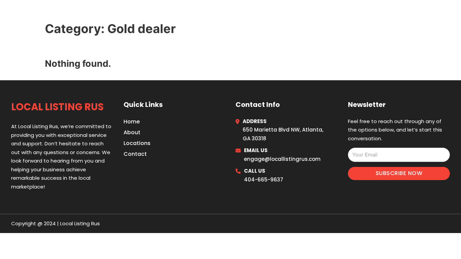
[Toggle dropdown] (447, 14)
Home (366, 14)
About (132, 132)
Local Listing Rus (62, 14)
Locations (399, 14)
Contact (135, 154)
